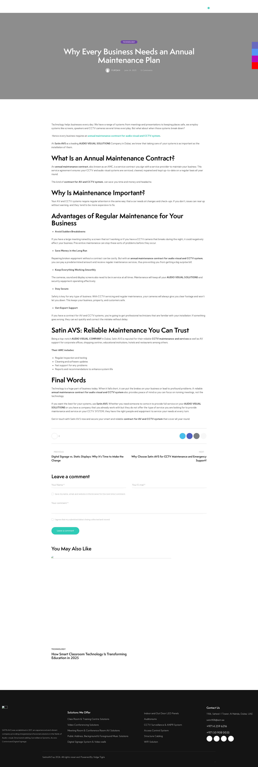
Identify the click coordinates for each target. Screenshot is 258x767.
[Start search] (213, 7)
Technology (129, 42)
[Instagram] (224, 739)
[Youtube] (231, 739)
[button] (203, 436)
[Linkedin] (209, 739)
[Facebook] (190, 436)
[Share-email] (197, 436)
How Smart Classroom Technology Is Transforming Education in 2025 (89, 656)
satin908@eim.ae (215, 720)
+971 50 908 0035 (218, 732)
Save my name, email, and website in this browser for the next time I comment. (90, 494)
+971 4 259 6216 (217, 726)
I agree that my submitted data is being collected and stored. (82, 519)
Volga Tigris (99, 757)
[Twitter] (183, 436)
